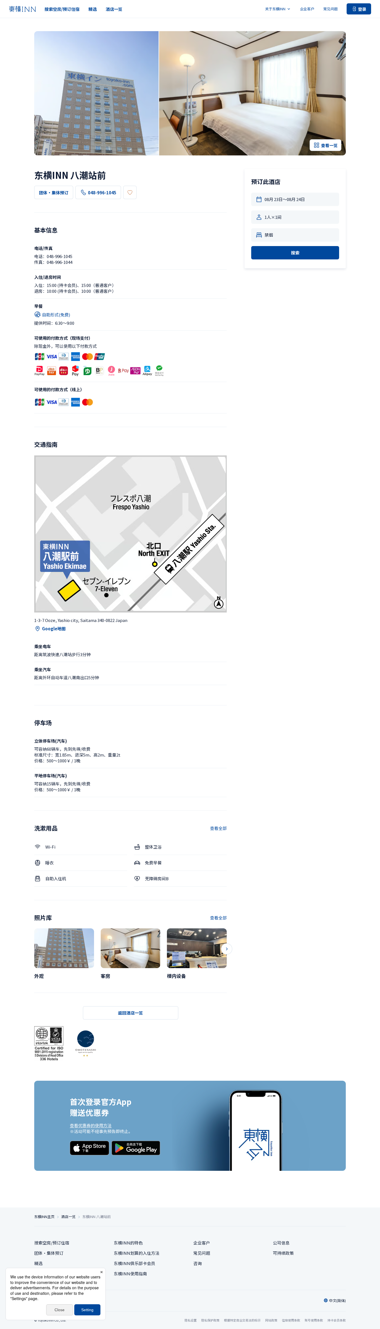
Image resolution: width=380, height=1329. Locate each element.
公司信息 (281, 1243)
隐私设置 (190, 1320)
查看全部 (218, 828)
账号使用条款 (314, 1320)
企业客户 (307, 8)
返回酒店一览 (130, 1013)
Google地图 (54, 628)
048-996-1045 (102, 192)
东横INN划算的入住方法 (136, 1253)
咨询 (197, 1263)
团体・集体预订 (53, 192)
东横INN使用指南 (130, 1273)
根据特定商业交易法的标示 (242, 1320)
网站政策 (271, 1320)
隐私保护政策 (210, 1320)
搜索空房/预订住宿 (62, 9)
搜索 (295, 253)
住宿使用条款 (291, 1320)
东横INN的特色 (128, 1243)
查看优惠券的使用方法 (91, 1125)
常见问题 (330, 8)
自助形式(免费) (56, 315)
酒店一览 (114, 9)
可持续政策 (283, 1253)
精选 (92, 9)
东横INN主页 (44, 1216)
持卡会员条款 (336, 1320)
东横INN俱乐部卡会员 (134, 1263)
